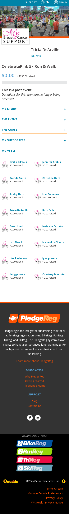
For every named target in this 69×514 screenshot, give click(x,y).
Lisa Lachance (18, 258)
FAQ (34, 401)
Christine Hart (51, 178)
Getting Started (34, 381)
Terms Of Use (54, 489)
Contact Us (34, 406)
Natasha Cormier (52, 226)
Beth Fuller (49, 210)
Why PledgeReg (34, 376)
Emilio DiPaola (18, 162)
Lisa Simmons (50, 194)
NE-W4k (36, 55)
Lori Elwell (16, 242)
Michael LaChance (53, 242)
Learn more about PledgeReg (34, 361)
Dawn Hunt (16, 226)
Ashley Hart (17, 194)
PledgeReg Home (34, 385)
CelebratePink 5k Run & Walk (29, 66)
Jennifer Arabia (51, 162)
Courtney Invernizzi (54, 274)
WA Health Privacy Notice (47, 502)
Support (31, 2)
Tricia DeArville (19, 210)
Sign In (63, 2)
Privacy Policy (54, 498)
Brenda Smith (18, 178)
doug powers (17, 274)
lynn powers (49, 258)
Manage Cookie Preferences (45, 493)
